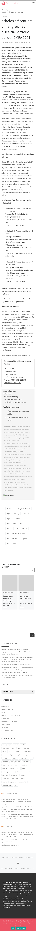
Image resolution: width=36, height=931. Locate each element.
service (27, 772)
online (4, 768)
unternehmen (7, 785)
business (5, 748)
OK (13, 928)
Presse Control (10, 793)
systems (13, 782)
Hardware (5, 718)
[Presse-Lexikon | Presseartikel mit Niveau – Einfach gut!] (10, 2)
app (9, 745)
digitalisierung (22, 755)
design (4, 755)
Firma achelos (8, 42)
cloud (14, 748)
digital (12, 755)
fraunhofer (6, 758)
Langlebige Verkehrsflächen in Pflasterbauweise (16, 664)
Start (3, 10)
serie (12, 772)
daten (17, 751)
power (12, 768)
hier (22, 301)
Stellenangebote (8, 731)
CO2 (19, 748)
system (5, 782)
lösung (17, 761)
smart (23, 775)
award (16, 745)
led (11, 761)
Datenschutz (26, 751)
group (15, 758)
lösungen (26, 761)
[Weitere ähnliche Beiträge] (32, 570)
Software (5, 778)
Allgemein (9, 10)
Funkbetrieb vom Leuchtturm (10, 845)
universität (22, 782)
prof (18, 768)
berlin (23, 745)
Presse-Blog (9, 826)
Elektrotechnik (7, 709)
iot (31, 758)
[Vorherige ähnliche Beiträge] (27, 570)
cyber (4, 751)
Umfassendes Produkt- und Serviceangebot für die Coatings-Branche (9, 601)
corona (26, 748)
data (10, 751)
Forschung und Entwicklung (13, 715)
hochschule (24, 758)
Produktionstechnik (9, 721)
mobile (24, 765)
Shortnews (6, 724)
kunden (5, 761)
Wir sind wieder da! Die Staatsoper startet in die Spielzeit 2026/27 (16, 841)
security (5, 772)
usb (16, 785)
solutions (15, 778)
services (5, 775)
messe (17, 765)
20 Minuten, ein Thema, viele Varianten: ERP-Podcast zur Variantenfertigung (17, 676)
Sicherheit (5, 727)
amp (4, 745)
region (24, 768)
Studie (23, 778)
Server (19, 772)
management (7, 765)
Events (4, 712)
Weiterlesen (21, 928)
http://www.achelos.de (12, 383)
